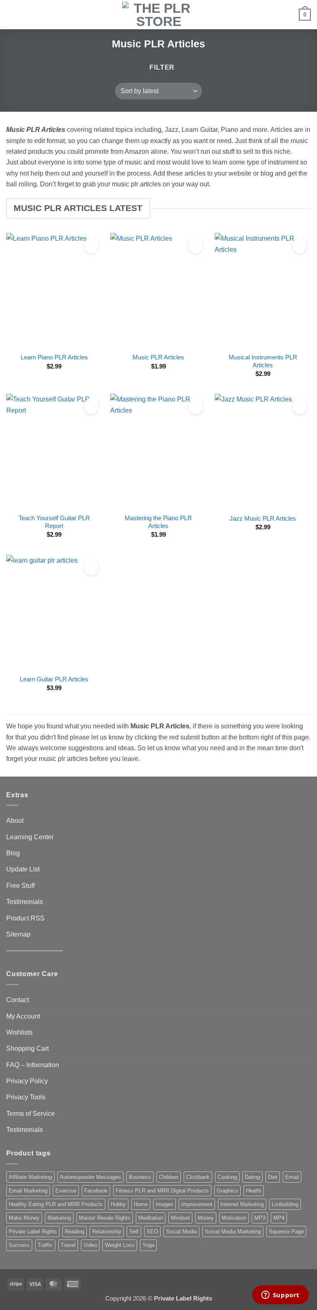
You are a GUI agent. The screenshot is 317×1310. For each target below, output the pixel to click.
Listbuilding (285, 1204)
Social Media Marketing (233, 1231)
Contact (17, 999)
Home (141, 1204)
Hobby (118, 1204)
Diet (272, 1177)
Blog (13, 853)
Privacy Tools (25, 1097)
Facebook (96, 1191)
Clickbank (198, 1177)
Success (19, 1245)
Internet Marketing (242, 1204)
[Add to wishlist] (91, 245)
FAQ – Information (32, 1064)
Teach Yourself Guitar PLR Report (54, 522)
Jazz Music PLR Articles (262, 518)
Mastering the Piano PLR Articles (158, 522)
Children (168, 1177)
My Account (23, 1016)
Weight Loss (120, 1245)
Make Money (24, 1218)
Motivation (234, 1218)
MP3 (259, 1218)
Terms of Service (30, 1113)
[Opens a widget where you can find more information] (280, 1295)
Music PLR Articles (158, 357)
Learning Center (30, 836)
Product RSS (25, 918)
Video (90, 1245)
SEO (152, 1231)
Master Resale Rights (104, 1218)
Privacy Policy (27, 1081)
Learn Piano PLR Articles (54, 357)
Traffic (45, 1245)
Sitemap (18, 934)
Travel (68, 1245)
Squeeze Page (286, 1231)
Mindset (180, 1218)
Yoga (148, 1245)
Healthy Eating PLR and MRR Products (56, 1204)
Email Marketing (28, 1191)
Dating (252, 1177)
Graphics (227, 1191)
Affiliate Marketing (30, 1177)
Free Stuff (20, 885)
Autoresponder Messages (90, 1177)
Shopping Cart (27, 1048)
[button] (11, 14)
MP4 (278, 1218)
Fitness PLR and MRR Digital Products (162, 1191)
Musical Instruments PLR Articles (263, 361)
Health (253, 1191)
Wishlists (19, 1032)
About (15, 820)
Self (134, 1231)
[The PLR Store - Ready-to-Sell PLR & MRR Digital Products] (158, 15)
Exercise (65, 1191)
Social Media (181, 1231)
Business (140, 1177)
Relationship (106, 1231)
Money (206, 1218)
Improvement (197, 1204)
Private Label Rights (33, 1231)
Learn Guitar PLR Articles (54, 679)
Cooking (227, 1177)
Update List (23, 869)
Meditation (150, 1218)
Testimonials (24, 901)
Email (292, 1177)
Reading (74, 1231)
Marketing (59, 1218)
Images (164, 1204)
